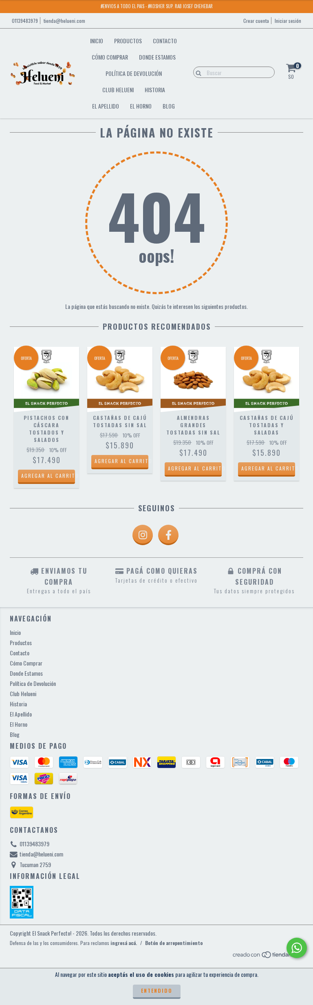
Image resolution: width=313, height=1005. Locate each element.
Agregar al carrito (48, 475)
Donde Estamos (157, 57)
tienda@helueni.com (64, 20)
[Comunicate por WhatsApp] (297, 948)
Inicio (96, 40)
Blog (169, 106)
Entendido (156, 990)
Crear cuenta (256, 20)
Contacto (165, 40)
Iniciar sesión (288, 20)
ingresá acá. (123, 942)
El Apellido (105, 106)
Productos (128, 40)
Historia (155, 89)
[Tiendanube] (267, 956)
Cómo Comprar (110, 57)
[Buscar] (196, 72)
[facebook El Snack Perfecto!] (168, 535)
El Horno (141, 106)
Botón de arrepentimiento (174, 942)
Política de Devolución (134, 73)
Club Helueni (118, 89)
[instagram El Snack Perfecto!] (142, 535)
